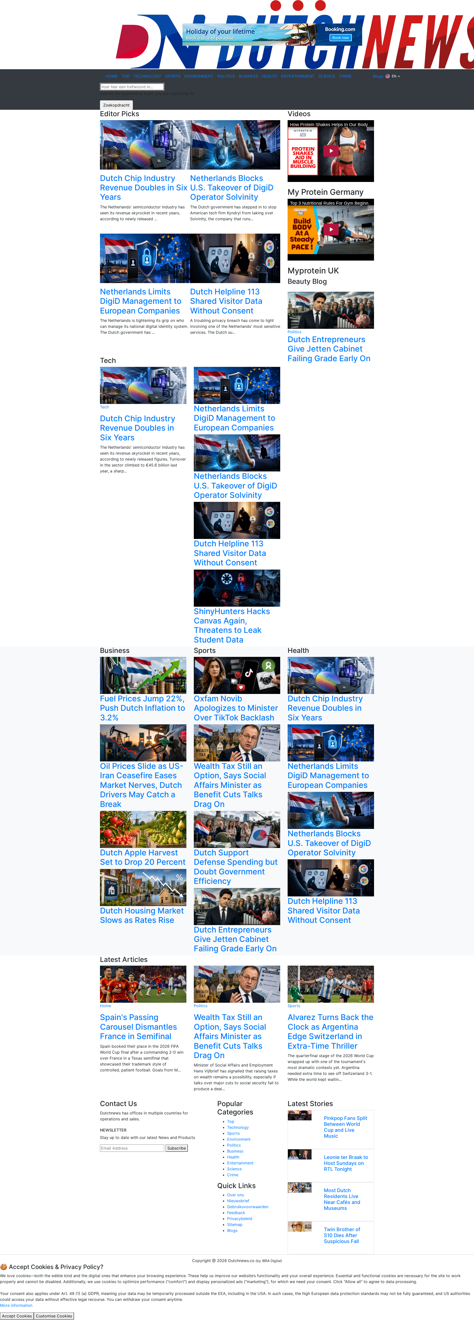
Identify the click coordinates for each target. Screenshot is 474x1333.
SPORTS (172, 76)
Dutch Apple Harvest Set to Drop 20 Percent (143, 857)
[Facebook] (107, 1166)
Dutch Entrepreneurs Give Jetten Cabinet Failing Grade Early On (329, 348)
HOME (112, 76)
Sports (294, 1005)
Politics (294, 331)
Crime (232, 1174)
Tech (104, 406)
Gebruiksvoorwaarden (247, 1206)
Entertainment (240, 1162)
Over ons (235, 1194)
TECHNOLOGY (147, 76)
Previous (96, 238)
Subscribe (176, 1148)
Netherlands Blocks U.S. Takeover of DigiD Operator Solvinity (232, 187)
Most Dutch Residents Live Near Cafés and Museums (342, 1199)
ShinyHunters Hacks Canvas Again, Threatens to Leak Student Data (232, 625)
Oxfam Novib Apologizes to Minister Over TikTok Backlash (236, 708)
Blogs (378, 76)
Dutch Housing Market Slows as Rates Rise (142, 915)
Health (233, 1157)
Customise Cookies (54, 1315)
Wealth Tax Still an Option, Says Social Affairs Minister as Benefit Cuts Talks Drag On (230, 785)
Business (235, 1151)
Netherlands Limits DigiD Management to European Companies (140, 301)
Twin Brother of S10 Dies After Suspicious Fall (342, 1235)
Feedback (236, 1212)
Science (234, 1168)
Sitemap (234, 1224)
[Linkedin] (101, 1166)
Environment (239, 1139)
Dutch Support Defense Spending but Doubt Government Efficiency (236, 867)
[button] (392, 76)
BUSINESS (248, 76)
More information (16, 1305)
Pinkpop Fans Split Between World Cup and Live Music (345, 1127)
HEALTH (269, 76)
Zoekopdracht (116, 105)
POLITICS (226, 76)
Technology (238, 1127)
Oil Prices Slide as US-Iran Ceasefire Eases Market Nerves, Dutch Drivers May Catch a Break (141, 785)
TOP (126, 76)
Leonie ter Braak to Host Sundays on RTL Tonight (346, 1163)
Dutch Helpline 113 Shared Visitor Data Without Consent (226, 301)
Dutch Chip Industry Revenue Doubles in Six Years (144, 187)
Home (105, 1005)
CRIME (345, 76)
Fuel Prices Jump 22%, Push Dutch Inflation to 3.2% (142, 708)
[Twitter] (119, 1166)
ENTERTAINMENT (297, 76)
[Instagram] (113, 1166)
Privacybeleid (239, 1218)
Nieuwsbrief (238, 1200)
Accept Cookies (17, 1315)
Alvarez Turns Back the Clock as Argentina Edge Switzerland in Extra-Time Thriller (331, 1031)
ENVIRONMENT (198, 76)
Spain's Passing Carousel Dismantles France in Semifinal (138, 1026)
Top (230, 1121)
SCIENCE (327, 76)
